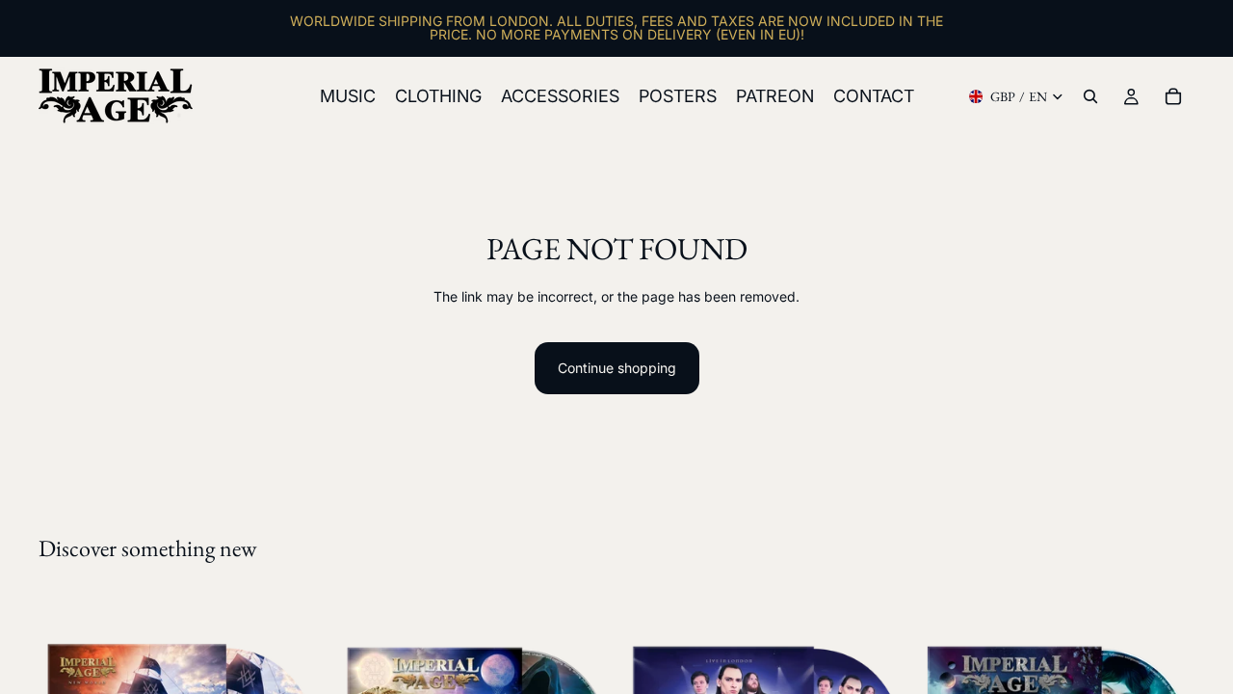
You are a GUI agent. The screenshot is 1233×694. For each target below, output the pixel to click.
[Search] (1090, 96)
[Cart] (1173, 96)
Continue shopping (617, 368)
